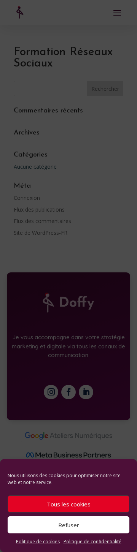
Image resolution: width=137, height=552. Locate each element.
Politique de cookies (38, 541)
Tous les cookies (69, 504)
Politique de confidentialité (92, 541)
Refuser (68, 525)
